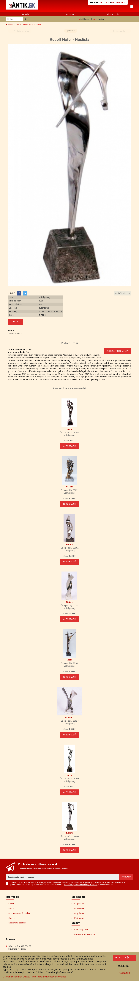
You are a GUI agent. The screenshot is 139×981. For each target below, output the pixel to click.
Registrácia (100, 19)
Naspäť (71, 30)
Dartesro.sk (105, 2)
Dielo (19, 24)
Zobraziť (71, 446)
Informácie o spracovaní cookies (49, 976)
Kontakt (25, 14)
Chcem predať (113, 14)
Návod (11, 908)
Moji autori (79, 918)
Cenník (11, 903)
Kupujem (15, 321)
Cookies (11, 918)
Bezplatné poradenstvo (84, 934)
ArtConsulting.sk (118, 2)
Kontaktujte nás (81, 929)
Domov (10, 24)
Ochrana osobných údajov (19, 913)
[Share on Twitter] (25, 293)
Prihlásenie (84, 19)
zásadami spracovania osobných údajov (80, 884)
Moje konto (79, 913)
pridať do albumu (122, 293)
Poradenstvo (69, 14)
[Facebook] (19, 293)
